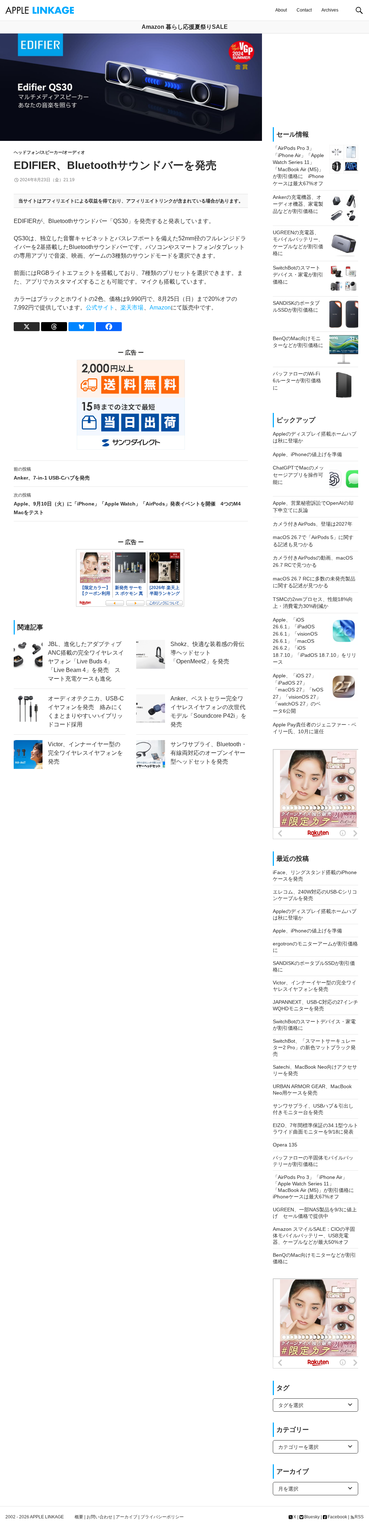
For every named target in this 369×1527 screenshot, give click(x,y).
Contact (304, 10)
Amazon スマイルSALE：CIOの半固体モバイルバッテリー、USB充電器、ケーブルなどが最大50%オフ (314, 1235)
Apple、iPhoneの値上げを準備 (307, 931)
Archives (329, 10)
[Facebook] (109, 326)
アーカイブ (126, 1516)
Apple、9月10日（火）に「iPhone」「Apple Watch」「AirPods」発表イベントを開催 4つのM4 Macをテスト (127, 504)
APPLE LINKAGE (47, 1516)
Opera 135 (285, 1145)
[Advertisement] (315, 80)
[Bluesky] (81, 326)
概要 (79, 1516)
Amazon (160, 307)
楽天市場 (131, 307)
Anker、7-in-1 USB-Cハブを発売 (52, 474)
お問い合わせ (99, 1516)
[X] (27, 326)
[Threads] (54, 326)
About (281, 10)
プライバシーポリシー (162, 1516)
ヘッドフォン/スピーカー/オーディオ (49, 152)
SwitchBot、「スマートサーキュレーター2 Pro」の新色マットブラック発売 (314, 1047)
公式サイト (100, 307)
